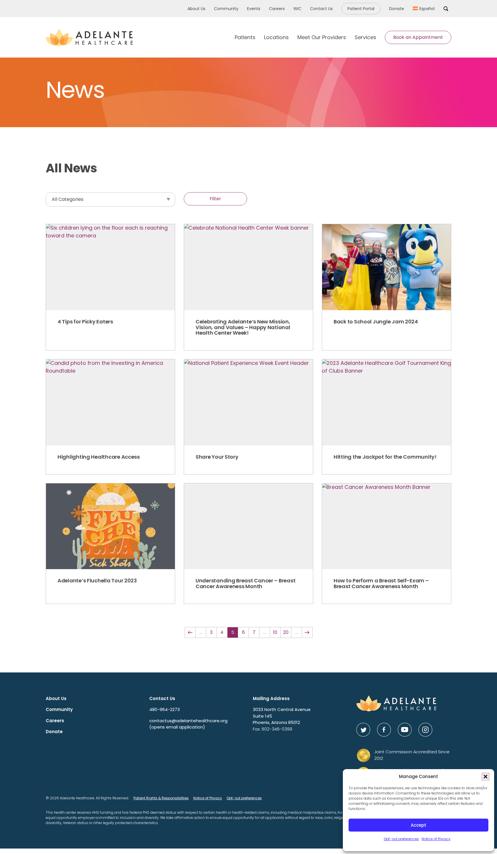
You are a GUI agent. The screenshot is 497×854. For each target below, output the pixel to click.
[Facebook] (384, 730)
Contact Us (321, 9)
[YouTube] (405, 730)
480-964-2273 (164, 709)
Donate (396, 9)
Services (365, 37)
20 (285, 632)
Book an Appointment (418, 37)
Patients (245, 37)
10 (275, 632)
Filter (215, 198)
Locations (276, 37)
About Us (196, 9)
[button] (485, 776)
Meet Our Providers (321, 37)
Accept (418, 825)
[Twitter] (363, 730)
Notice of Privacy (436, 838)
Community (226, 9)
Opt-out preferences (401, 838)
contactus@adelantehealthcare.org (188, 724)
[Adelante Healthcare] (89, 37)
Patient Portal (360, 9)
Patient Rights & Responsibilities (161, 798)
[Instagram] (425, 730)
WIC (297, 9)
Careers (277, 9)
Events (253, 9)
